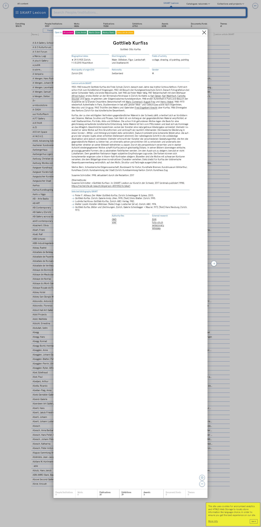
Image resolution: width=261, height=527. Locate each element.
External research (160, 216)
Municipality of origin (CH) (83, 70)
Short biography (119, 56)
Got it (253, 521)
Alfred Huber (78, 96)
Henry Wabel (166, 102)
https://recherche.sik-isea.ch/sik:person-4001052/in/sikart (101, 186)
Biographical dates (80, 56)
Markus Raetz (109, 33)
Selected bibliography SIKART (85, 192)
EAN (154, 219)
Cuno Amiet (81, 33)
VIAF (114, 222)
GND (114, 219)
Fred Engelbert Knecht (146, 108)
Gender (155, 70)
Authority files (118, 216)
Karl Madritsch (169, 96)
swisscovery (158, 225)
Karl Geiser (156, 96)
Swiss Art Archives (125, 33)
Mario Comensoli (134, 102)
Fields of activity (159, 56)
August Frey (149, 102)
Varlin (87, 99)
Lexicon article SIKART (81, 83)
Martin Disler (94, 33)
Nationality (117, 70)
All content (68, 33)
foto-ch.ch (157, 222)
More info (213, 521)
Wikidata (156, 228)
